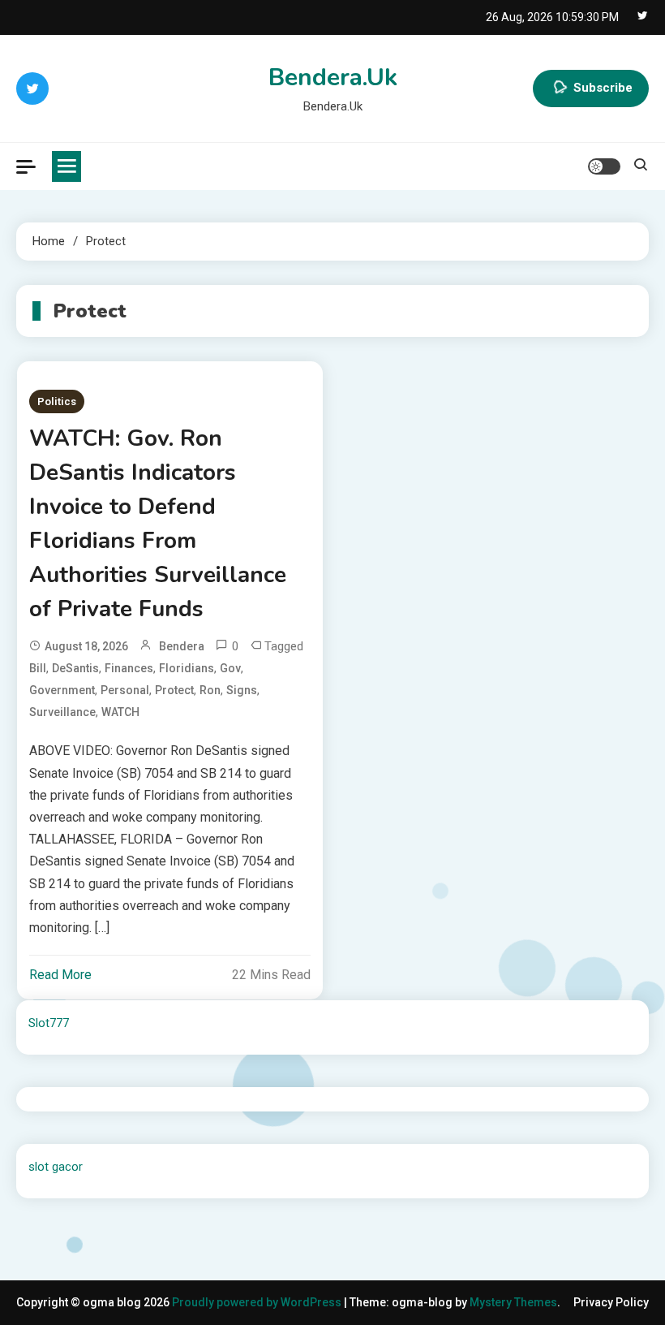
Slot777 (48, 1023)
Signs (241, 690)
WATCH (120, 712)
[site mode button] (604, 166)
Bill (37, 668)
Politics (56, 401)
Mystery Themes (513, 1302)
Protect (174, 690)
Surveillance (62, 712)
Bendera (181, 646)
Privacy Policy (611, 1302)
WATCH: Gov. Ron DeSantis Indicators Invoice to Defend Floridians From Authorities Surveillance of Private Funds (157, 523)
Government (62, 690)
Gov (230, 668)
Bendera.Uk (332, 77)
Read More (60, 974)
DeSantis (75, 668)
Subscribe (603, 87)
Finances (129, 668)
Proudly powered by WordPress (258, 1302)
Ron (210, 690)
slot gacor (55, 1166)
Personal (125, 690)
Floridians (186, 668)
